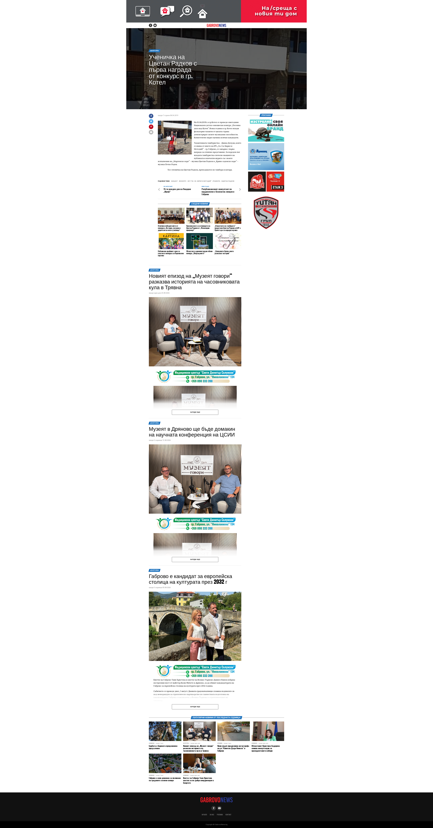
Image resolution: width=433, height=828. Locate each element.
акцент (175, 181)
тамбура (216, 181)
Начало (204, 814)
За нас (212, 814)
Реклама (220, 814)
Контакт (228, 814)
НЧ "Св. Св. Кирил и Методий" (199, 181)
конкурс (183, 181)
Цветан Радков (228, 181)
